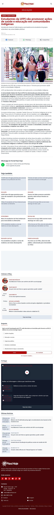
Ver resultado (39, 352)
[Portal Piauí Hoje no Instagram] (5, 478)
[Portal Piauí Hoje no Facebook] (2, 478)
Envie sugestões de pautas (13, 165)
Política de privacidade (23, 508)
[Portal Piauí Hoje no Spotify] (19, 478)
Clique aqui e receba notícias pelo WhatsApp (18, 164)
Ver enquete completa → (27, 355)
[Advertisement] (27, 261)
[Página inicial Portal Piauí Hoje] (27, 3)
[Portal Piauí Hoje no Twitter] (9, 478)
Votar (14, 352)
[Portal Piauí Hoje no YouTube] (12, 478)
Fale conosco (33, 508)
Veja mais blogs (27, 317)
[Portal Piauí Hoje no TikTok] (16, 478)
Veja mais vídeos (27, 407)
